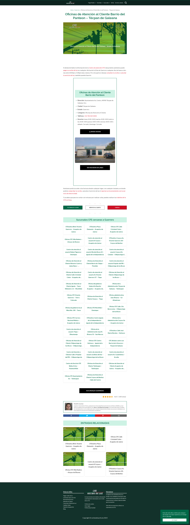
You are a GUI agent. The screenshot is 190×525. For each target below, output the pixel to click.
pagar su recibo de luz (70, 70)
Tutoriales (99, 2)
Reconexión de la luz (68, 499)
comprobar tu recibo (75, 191)
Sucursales (106, 2)
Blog (64, 509)
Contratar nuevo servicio (69, 497)
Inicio (71, 10)
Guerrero (77, 10)
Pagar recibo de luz (68, 495)
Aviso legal (87, 506)
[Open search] (126, 3)
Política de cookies (89, 504)
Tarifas (112, 2)
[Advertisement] (98, 60)
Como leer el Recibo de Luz (69, 503)
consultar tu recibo (113, 73)
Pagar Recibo (91, 2)
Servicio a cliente (119, 2)
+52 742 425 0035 (90, 116)
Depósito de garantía (68, 507)
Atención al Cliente (68, 501)
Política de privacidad (90, 507)
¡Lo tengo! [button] (174, 520)
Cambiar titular (67, 505)
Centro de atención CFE (97, 68)
